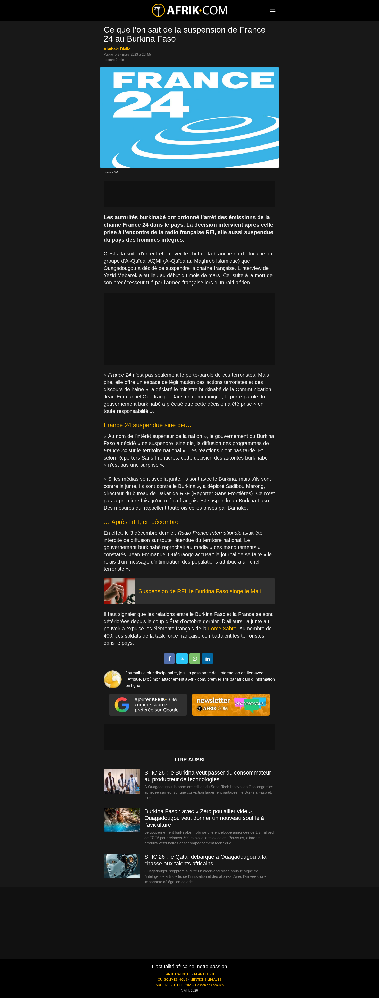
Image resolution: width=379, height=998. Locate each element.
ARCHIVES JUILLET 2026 (174, 985)
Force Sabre (222, 628)
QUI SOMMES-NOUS (173, 979)
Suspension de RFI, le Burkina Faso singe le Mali (199, 591)
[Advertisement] (189, 194)
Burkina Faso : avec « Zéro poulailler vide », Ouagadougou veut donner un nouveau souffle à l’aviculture (204, 818)
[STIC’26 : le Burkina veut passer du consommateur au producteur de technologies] (122, 781)
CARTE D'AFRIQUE (178, 974)
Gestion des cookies (209, 985)
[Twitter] (182, 658)
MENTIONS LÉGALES (205, 979)
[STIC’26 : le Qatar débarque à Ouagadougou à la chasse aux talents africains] (122, 866)
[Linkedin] (207, 658)
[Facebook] (169, 658)
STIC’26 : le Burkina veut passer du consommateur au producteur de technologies (207, 776)
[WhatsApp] (195, 658)
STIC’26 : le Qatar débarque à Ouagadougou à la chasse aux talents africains (205, 860)
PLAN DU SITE (204, 974)
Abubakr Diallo (117, 49)
